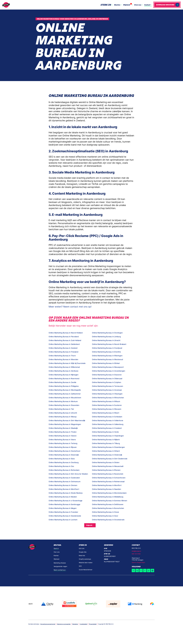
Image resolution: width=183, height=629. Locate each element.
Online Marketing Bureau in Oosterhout (64, 451)
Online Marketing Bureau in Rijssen (63, 447)
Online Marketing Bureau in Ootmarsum (64, 482)
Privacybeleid (92, 624)
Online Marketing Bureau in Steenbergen (108, 447)
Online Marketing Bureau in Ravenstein (107, 474)
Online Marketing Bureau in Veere (62, 440)
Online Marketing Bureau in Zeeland (63, 348)
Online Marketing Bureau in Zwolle (62, 382)
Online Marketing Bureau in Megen (63, 508)
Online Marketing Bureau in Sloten (105, 462)
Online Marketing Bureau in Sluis (62, 459)
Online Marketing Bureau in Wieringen (107, 356)
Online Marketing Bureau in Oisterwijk (107, 455)
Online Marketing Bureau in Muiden (63, 497)
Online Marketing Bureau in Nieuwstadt (108, 466)
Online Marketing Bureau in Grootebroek (108, 520)
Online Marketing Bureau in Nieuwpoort (108, 367)
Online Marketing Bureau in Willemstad (64, 367)
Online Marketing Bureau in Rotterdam (64, 470)
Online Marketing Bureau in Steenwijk (64, 455)
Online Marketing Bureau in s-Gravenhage (65, 501)
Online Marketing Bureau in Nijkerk (106, 440)
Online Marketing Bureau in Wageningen (65, 424)
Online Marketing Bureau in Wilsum (106, 401)
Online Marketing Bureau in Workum (63, 401)
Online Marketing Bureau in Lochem (63, 520)
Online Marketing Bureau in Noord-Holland (66, 333)
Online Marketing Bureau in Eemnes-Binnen (109, 501)
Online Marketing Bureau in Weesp (63, 417)
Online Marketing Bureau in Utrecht (106, 340)
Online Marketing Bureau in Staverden (64, 405)
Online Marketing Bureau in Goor (105, 516)
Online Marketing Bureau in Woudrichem (65, 398)
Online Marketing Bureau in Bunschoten (108, 508)
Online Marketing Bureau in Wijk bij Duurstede (67, 363)
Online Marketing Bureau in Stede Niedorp (66, 493)
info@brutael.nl (136, 551)
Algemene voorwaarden (64, 624)
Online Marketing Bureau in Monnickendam (109, 493)
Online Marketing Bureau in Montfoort (64, 489)
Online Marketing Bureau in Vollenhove (107, 420)
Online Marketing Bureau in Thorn (62, 356)
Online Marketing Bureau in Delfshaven (107, 504)
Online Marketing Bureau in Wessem (106, 409)
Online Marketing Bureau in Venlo (105, 432)
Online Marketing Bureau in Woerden (63, 359)
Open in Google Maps (138, 562)
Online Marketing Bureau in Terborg (63, 443)
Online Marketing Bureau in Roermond (64, 379)
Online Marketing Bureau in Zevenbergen (108, 371)
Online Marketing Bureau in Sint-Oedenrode (109, 459)
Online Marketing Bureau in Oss (61, 466)
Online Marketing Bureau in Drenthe (106, 352)
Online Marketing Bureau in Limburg (106, 337)
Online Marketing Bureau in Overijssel (107, 348)
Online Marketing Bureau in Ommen (63, 485)
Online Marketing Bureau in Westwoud (107, 359)
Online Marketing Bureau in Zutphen (106, 382)
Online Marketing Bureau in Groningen (107, 333)
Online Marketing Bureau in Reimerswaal (108, 482)
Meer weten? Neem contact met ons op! (70, 306)
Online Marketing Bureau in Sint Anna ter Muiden (68, 474)
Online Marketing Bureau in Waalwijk (63, 428)
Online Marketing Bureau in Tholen (62, 432)
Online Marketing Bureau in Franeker (63, 512)
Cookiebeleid (83, 624)
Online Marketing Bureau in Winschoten (108, 398)
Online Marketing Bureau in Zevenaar (107, 390)
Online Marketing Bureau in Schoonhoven (108, 478)
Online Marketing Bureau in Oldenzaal (107, 379)
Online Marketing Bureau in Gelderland (64, 344)
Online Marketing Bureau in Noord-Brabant (109, 344)
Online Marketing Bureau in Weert (105, 413)
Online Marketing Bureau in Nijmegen (63, 375)
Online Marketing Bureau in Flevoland (64, 337)
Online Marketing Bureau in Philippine (64, 386)
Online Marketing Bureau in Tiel (61, 409)
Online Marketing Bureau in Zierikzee (63, 371)
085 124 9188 (136, 554)
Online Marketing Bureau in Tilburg (106, 443)
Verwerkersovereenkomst (47, 624)
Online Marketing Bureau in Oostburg (64, 462)
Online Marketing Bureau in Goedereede (65, 516)
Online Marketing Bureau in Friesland (63, 352)
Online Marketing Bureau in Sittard (106, 451)
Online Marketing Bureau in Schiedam (107, 417)
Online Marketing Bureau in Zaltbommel (64, 394)
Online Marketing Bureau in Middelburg (107, 497)
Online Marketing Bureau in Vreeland (107, 428)
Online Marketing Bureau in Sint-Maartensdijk (67, 420)
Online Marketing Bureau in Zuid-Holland (65, 340)
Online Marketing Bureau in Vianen (62, 436)
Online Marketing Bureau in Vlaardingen (108, 436)
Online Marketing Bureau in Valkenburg (107, 424)
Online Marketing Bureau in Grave (105, 512)
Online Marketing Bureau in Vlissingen (107, 394)
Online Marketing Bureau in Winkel (106, 363)
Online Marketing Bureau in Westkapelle (65, 390)
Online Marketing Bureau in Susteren (107, 405)
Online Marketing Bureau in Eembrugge (64, 504)
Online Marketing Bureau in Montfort (107, 485)
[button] (107, 5)
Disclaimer (75, 624)
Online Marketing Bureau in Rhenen (106, 470)
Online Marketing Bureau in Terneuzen (107, 386)
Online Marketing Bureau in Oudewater (64, 478)
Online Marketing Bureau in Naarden (106, 489)
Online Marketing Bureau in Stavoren (107, 375)
